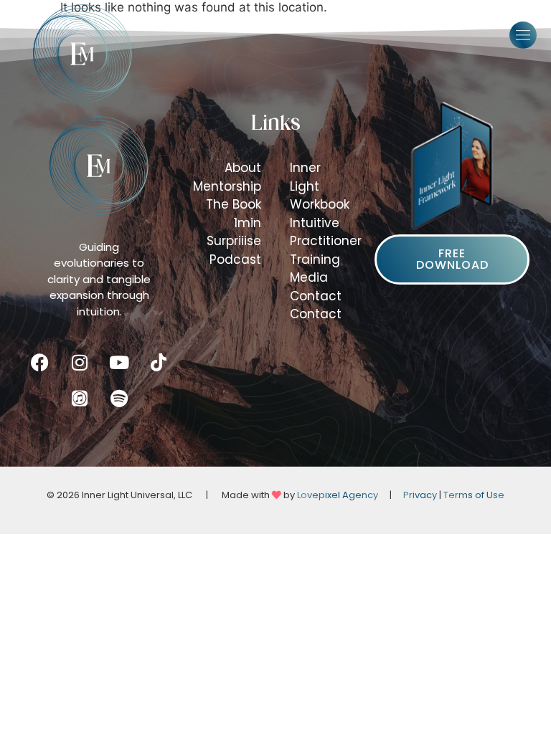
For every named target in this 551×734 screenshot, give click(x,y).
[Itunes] (80, 398)
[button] (523, 35)
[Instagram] (80, 363)
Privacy (420, 495)
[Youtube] (119, 363)
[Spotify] (119, 398)
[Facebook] (40, 363)
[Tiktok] (158, 363)
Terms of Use (473, 495)
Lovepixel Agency (337, 495)
